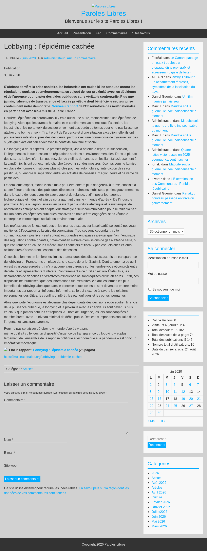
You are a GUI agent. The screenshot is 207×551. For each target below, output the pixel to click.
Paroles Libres (103, 13)
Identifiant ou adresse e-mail (168, 258)
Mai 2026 (158, 521)
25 (175, 406)
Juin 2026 (159, 516)
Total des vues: (163, 330)
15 (151, 398)
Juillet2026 (159, 511)
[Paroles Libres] (104, 6)
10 (167, 391)
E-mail (9, 452)
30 (159, 413)
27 (191, 406)
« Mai (151, 421)
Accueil (62, 33)
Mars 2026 (159, 526)
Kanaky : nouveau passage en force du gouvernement (173, 198)
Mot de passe (157, 273)
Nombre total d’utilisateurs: (171, 344)
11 (175, 391)
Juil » (162, 421)
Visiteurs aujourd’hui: (167, 325)
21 (199, 398)
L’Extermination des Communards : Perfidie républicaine (172, 183)
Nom (8, 439)
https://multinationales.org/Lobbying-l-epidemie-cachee (43, 357)
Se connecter (158, 298)
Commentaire (14, 400)
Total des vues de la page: (171, 335)
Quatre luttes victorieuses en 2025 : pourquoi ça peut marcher (171, 154)
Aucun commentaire (81, 58)
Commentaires (116, 33)
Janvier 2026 (161, 507)
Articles (28, 369)
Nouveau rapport (65, 106)
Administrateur (54, 58)
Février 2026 (161, 502)
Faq (98, 33)
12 (183, 391)
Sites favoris (141, 33)
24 (167, 406)
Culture (157, 497)
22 (151, 406)
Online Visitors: (163, 320)
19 (183, 398)
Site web (10, 465)
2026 (155, 473)
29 (151, 413)
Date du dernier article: (168, 349)
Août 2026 (159, 482)
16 (159, 398)
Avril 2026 (159, 492)
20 (191, 398)
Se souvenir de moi (166, 289)
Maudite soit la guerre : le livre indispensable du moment (175, 111)
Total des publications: (168, 339)
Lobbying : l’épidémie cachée (55, 350)
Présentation (82, 33)
